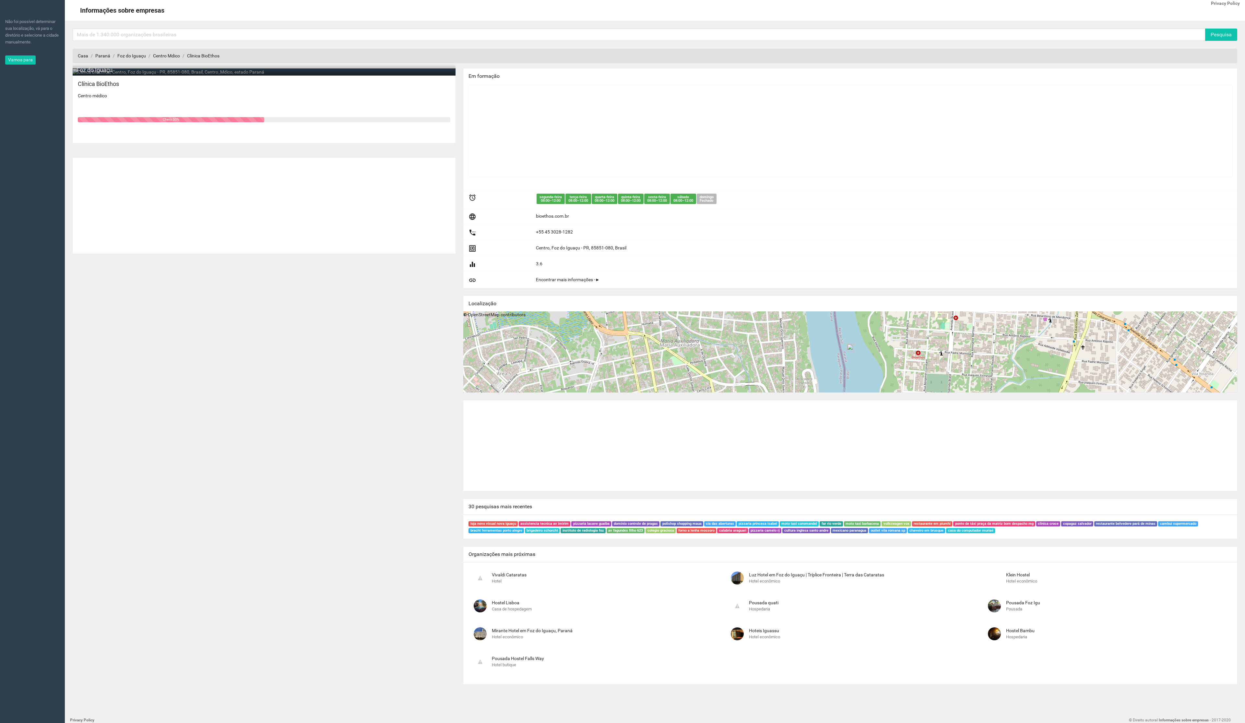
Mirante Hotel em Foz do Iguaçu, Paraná (532, 630)
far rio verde (831, 524)
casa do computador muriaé (970, 530)
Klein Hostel (1018, 574)
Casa (83, 55)
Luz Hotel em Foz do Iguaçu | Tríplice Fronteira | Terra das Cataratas (816, 574)
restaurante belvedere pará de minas (1126, 524)
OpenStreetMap (484, 314)
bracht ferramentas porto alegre (496, 530)
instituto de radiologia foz (583, 530)
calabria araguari (732, 530)
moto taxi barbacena (862, 524)
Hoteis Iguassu (764, 630)
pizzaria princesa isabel (758, 524)
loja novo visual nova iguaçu (493, 524)
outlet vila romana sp (888, 530)
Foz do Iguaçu (131, 55)
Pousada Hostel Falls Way (518, 658)
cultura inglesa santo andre (806, 530)
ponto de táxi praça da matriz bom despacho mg (994, 524)
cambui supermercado (1178, 524)
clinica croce (1048, 524)
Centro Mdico (166, 55)
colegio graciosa (660, 530)
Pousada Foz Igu (1023, 602)
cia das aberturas (720, 524)
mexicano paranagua (849, 530)
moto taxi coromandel (799, 524)
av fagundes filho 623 (625, 530)
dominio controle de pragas (636, 524)
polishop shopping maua (682, 524)
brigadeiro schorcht (542, 530)
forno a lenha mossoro (696, 530)
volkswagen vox (896, 524)
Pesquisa (1221, 34)
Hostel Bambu (1020, 630)
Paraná (102, 55)
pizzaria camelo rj (765, 530)
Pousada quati (763, 602)
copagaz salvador (1077, 524)
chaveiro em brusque (926, 530)
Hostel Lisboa (505, 602)
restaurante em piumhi (932, 524)
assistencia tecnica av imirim (544, 524)
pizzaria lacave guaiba (591, 524)
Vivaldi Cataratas (509, 574)
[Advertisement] (264, 203)
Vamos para (20, 59)
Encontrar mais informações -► (568, 279)
